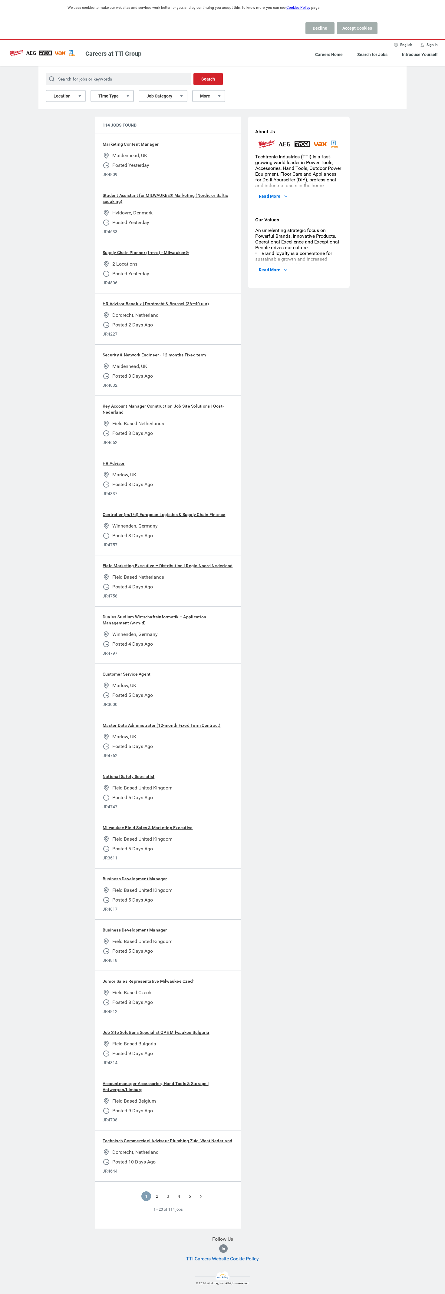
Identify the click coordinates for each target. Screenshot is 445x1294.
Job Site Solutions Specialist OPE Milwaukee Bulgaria (156, 1032)
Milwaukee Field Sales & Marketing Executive (148, 827)
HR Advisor (113, 463)
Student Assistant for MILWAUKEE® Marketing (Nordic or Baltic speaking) (165, 198)
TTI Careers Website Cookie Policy (222, 1259)
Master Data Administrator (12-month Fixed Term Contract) (161, 725)
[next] (201, 1196)
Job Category (159, 96)
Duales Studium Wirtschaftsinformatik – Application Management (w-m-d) (154, 619)
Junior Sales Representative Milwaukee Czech (149, 981)
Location (62, 96)
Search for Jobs (372, 54)
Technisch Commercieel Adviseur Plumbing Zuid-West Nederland (167, 1140)
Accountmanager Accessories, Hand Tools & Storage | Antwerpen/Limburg (156, 1086)
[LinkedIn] (223, 1248)
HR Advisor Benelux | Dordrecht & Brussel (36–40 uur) (156, 303)
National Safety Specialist (128, 776)
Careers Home (329, 54)
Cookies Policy (298, 7)
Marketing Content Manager (131, 144)
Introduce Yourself (420, 54)
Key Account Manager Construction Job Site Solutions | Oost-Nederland (163, 409)
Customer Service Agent (126, 674)
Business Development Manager (135, 878)
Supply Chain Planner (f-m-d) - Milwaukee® (146, 252)
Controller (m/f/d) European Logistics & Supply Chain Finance (164, 514)
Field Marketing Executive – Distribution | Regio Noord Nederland (167, 565)
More (205, 96)
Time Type (108, 96)
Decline (320, 28)
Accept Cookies (357, 28)
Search (208, 79)
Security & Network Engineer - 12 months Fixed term (154, 354)
